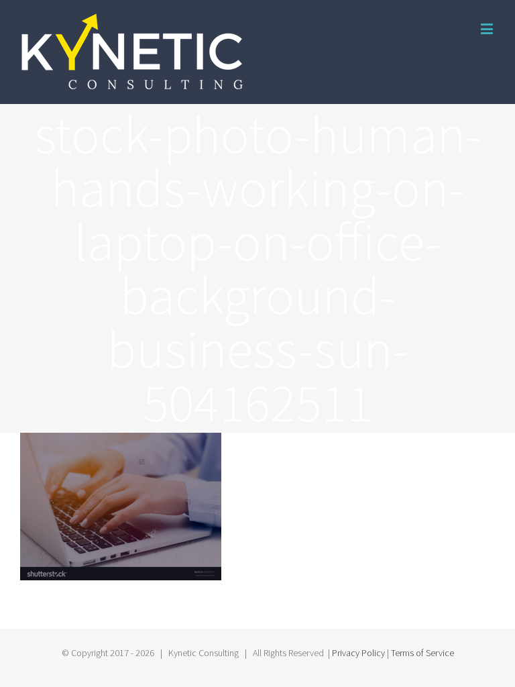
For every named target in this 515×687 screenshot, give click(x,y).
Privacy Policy (358, 653)
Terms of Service (422, 653)
